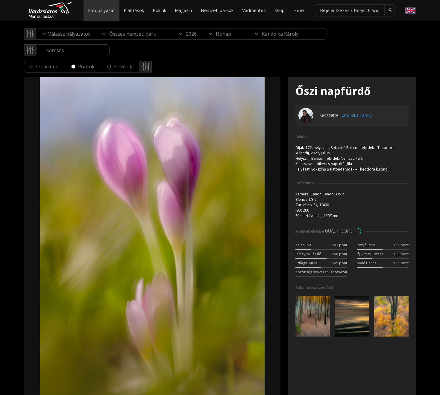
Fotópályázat (101, 10)
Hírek (298, 10)
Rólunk (159, 10)
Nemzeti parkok (217, 10)
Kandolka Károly (356, 115)
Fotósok (123, 66)
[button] (355, 10)
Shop (279, 10)
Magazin (183, 10)
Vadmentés (254, 10)
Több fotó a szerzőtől (314, 287)
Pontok (86, 66)
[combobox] (66, 33)
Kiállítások (134, 10)
